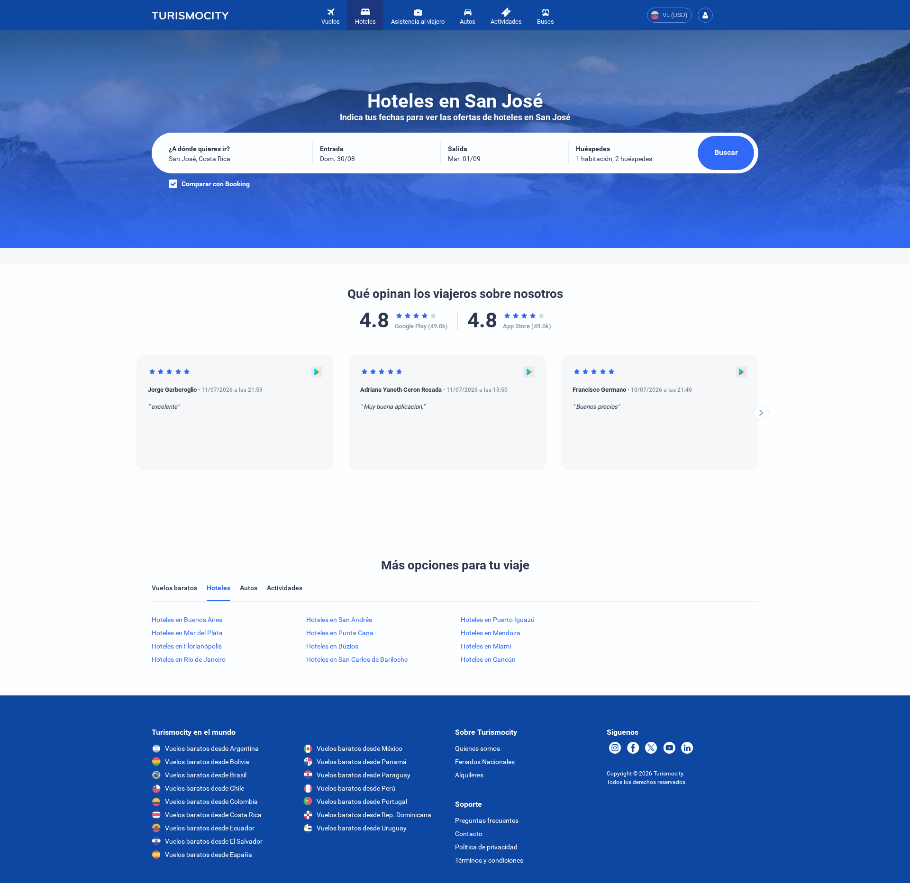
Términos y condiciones (489, 860)
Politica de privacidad (486, 847)
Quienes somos (477, 748)
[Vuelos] (190, 15)
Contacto (468, 834)
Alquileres (469, 775)
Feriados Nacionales (485, 762)
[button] (705, 15)
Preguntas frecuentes (487, 820)
